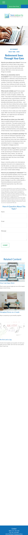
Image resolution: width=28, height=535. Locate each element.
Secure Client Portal (14, 6)
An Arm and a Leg (6, 339)
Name (3, 212)
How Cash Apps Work (7, 283)
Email (2, 221)
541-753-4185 (15, 530)
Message (3, 231)
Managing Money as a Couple (9, 312)
